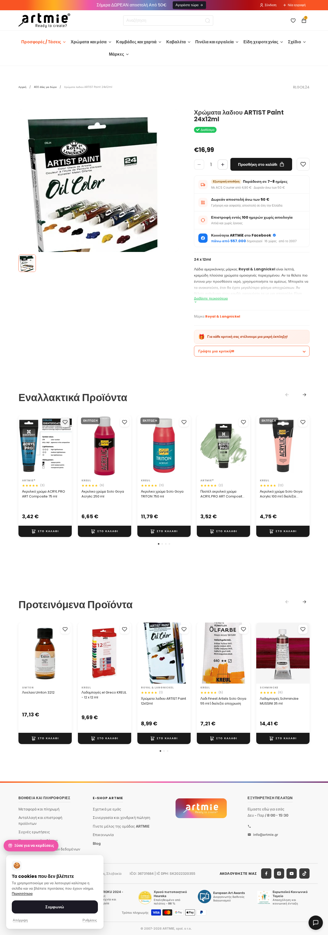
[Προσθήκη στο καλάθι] (45, 531)
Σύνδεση (270, 5)
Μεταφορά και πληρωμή (38, 809)
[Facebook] (266, 873)
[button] (158, 544)
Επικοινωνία (103, 834)
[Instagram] (279, 873)
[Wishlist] (303, 164)
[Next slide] (304, 395)
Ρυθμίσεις (90, 920)
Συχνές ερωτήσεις (34, 832)
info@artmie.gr (265, 834)
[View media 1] (27, 263)
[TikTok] (304, 873)
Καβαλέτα (176, 42)
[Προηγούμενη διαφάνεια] (24, 446)
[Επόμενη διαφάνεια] (66, 446)
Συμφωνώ (54, 907)
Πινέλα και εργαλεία (214, 42)
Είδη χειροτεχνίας (261, 42)
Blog (97, 843)
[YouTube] (291, 873)
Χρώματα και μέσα (89, 42)
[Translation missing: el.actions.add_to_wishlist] (65, 422)
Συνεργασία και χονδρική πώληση (121, 817)
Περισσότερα (22, 893)
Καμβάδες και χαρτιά (136, 42)
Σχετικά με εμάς (107, 809)
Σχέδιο (294, 42)
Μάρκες (116, 54)
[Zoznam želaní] (293, 20)
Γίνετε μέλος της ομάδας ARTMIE (121, 826)
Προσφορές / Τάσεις (41, 42)
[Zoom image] (98, 203)
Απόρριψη (20, 920)
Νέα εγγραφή (297, 5)
